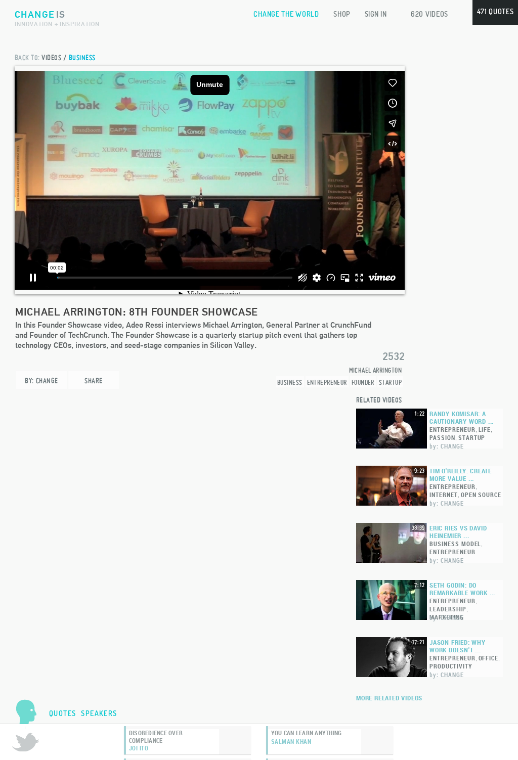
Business (290, 382)
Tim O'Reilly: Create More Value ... (460, 474)
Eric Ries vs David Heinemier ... (458, 532)
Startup (390, 382)
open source (481, 494)
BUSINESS (82, 57)
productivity (450, 666)
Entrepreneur (327, 382)
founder (363, 382)
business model (455, 544)
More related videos (389, 697)
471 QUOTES (495, 11)
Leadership (447, 609)
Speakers (99, 713)
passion (442, 437)
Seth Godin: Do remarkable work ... (462, 589)
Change (47, 380)
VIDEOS (51, 57)
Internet (443, 494)
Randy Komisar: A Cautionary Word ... (461, 417)
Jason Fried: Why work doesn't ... (457, 646)
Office (489, 658)
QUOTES (62, 713)
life (485, 429)
